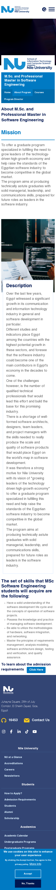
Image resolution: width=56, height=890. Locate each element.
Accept (28, 874)
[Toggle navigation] (52, 9)
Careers (9, 770)
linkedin (19, 731)
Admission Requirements (20, 800)
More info (35, 864)
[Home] (15, 9)
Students (10, 806)
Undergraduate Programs (20, 842)
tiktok (27, 731)
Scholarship (11, 818)
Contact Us (41, 720)
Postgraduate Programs (19, 848)
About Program (22, 93)
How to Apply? (13, 794)
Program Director (13, 99)
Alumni (8, 812)
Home (7, 93)
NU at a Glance (13, 757)
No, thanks (28, 884)
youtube (34, 731)
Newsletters (12, 776)
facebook (11, 731)
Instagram (3, 731)
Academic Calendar (16, 836)
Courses (39, 93)
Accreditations (13, 764)
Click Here (36, 670)
